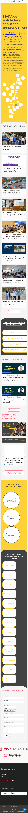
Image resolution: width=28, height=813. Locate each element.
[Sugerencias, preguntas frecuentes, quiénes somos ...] (14, 1)
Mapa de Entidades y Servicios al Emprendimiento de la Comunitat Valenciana (14, 34)
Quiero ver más (13, 311)
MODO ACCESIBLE (11, 1)
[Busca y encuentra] (19, 1)
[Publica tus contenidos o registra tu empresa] (17, 1)
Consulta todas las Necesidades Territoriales (14, 472)
